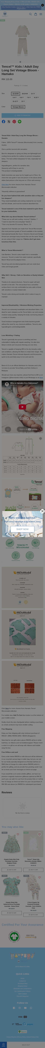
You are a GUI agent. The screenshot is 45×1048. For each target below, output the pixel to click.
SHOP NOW (22, 529)
